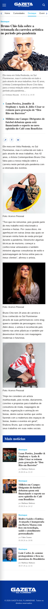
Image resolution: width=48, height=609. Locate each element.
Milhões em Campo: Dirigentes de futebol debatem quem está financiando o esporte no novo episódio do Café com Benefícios (25, 123)
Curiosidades (19, 13)
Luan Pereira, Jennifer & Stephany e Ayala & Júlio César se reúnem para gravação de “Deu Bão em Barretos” (25, 108)
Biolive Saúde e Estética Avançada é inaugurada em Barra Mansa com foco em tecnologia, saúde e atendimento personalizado (31, 526)
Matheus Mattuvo (28, 469)
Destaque (32, 13)
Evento (42, 13)
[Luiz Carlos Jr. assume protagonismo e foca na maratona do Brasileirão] (10, 555)
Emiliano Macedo (12, 95)
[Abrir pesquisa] (44, 5)
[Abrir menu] (4, 5)
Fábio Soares (26, 537)
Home (7, 13)
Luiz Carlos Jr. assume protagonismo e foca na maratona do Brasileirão (32, 555)
